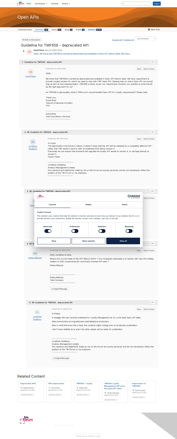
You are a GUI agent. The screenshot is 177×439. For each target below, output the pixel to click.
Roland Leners (140, 390)
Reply (139, 69)
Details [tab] (89, 204)
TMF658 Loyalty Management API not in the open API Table (114, 386)
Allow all (123, 241)
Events (80, 30)
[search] (123, 3)
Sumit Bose (30, 76)
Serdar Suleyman (113, 393)
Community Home (25, 30)
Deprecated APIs (28, 383)
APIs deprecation (56, 383)
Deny (54, 241)
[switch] (75, 231)
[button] (41, 3)
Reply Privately (149, 69)
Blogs (68, 30)
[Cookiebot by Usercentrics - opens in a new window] (129, 196)
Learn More (94, 428)
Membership (94, 425)
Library (56, 30)
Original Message (60, 289)
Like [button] (152, 62)
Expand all (117, 40)
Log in (156, 4)
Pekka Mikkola (35, 258)
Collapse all (129, 40)
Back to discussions (32, 40)
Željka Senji (83, 388)
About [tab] (124, 204)
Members (94, 30)
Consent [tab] (52, 204)
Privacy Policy (129, 430)
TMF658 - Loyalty (84, 383)
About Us (127, 425)
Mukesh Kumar (28, 388)
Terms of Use (129, 428)
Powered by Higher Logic (88, 436)
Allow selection (88, 241)
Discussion (41, 30)
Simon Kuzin (55, 388)
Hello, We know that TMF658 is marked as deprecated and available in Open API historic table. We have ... (82, 53)
